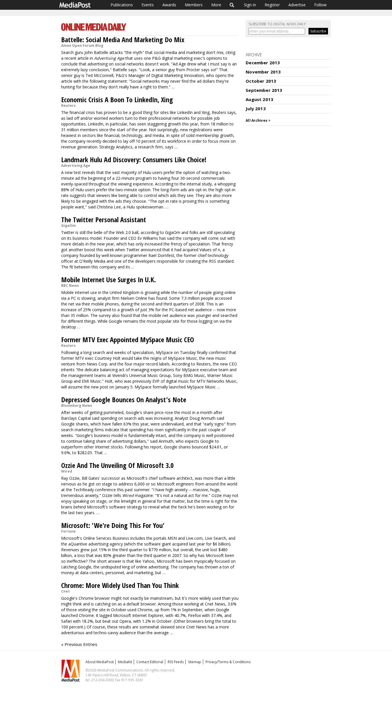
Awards (169, 4)
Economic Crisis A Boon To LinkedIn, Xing (117, 99)
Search (232, 5)
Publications (121, 4)
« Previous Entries (79, 644)
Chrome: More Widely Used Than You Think (120, 585)
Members (194, 4)
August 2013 (259, 99)
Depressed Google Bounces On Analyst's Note (123, 399)
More (216, 4)
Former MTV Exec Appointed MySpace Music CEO (127, 339)
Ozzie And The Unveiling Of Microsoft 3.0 (117, 465)
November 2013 (263, 72)
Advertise (297, 4)
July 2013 (255, 108)
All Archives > (258, 120)
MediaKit (125, 661)
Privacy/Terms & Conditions (228, 661)
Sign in (250, 4)
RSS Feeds (176, 661)
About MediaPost (100, 661)
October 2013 (261, 81)
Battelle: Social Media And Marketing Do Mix (122, 39)
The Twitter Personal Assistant (103, 219)
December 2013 (263, 62)
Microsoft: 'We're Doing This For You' (112, 525)
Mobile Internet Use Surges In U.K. (108, 279)
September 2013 (264, 90)
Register (272, 4)
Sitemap (194, 661)
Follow (320, 4)
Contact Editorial (149, 661)
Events (147, 4)
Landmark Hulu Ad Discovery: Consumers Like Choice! (133, 159)
